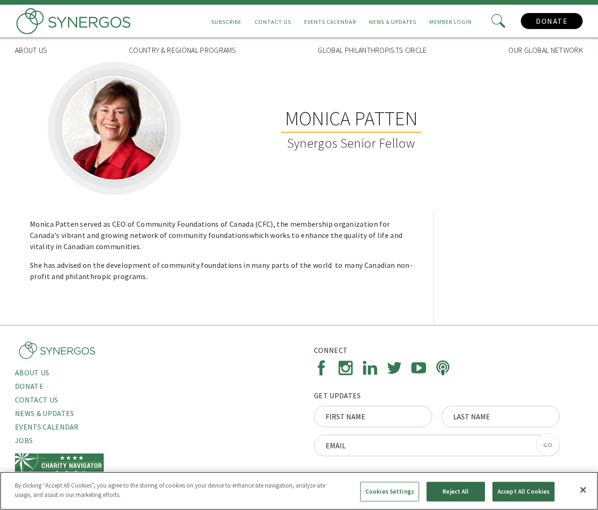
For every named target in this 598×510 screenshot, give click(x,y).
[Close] (583, 490)
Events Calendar (330, 21)
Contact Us (273, 21)
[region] (299, 491)
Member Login (450, 21)
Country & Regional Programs (182, 50)
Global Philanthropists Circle (372, 50)
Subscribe (226, 21)
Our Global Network (545, 50)
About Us (31, 50)
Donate (552, 21)
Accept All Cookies (523, 492)
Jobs (24, 440)
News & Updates (392, 21)
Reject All (455, 492)
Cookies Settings (389, 492)
